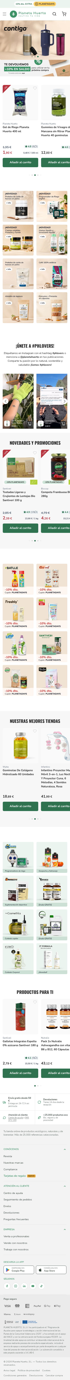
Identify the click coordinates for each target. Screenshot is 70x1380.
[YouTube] (32, 1286)
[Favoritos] (35, 88)
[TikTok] (41, 1286)
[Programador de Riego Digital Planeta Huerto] (51, 206)
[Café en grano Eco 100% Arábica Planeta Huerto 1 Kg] (51, 273)
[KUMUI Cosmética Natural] (18, 958)
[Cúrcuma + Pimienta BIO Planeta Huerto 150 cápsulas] (51, 307)
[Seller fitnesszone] (18, 891)
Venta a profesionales (16, 1236)
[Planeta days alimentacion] (51, 646)
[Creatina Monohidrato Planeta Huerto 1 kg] (18, 273)
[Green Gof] (51, 924)
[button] (4, 14)
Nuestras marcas (13, 1162)
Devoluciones (11, 1212)
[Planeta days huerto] (18, 579)
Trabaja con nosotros (16, 1249)
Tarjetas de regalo (19, 1176)
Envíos (7, 1206)
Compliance (10, 1169)
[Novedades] (18, 240)
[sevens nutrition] (51, 891)
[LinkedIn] (24, 1286)
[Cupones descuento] (35, 68)
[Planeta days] (51, 579)
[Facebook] (7, 1286)
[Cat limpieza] (18, 646)
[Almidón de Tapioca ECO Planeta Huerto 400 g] (18, 307)
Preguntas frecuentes (16, 1219)
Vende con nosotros (15, 1243)
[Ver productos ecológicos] (34, 482)
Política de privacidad (29, 1370)
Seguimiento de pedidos (18, 1199)
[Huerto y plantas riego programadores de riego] (18, 857)
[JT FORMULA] (51, 958)
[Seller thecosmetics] (18, 924)
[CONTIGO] (35, 40)
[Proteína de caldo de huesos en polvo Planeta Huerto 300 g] (18, 206)
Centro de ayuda (15, 1117)
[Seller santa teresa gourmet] (51, 857)
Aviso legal (9, 1370)
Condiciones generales (15, 1375)
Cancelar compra (54, 1375)
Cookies (46, 1370)
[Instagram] (15, 1286)
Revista (8, 1156)
